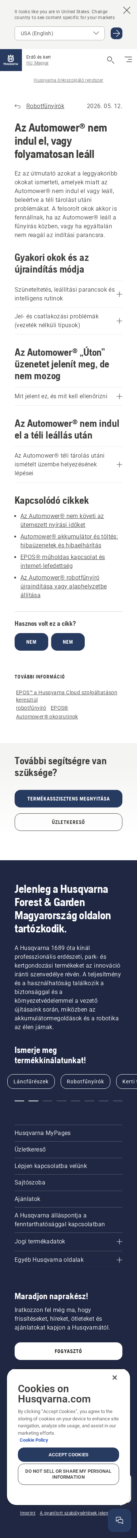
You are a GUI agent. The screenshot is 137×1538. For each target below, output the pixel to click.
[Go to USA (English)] (116, 33)
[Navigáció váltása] (128, 60)
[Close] (115, 1377)
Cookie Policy (34, 1440)
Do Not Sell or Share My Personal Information (68, 1474)
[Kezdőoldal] (11, 60)
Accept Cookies (68, 1454)
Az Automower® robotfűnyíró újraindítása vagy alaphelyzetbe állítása (63, 586)
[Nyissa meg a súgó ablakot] (119, 1520)
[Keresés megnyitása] (110, 60)
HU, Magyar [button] (37, 63)
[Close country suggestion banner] (127, 10)
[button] (19, 1101)
